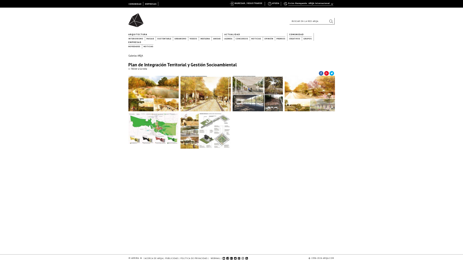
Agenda (228, 39)
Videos (193, 39)
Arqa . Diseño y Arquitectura (137, 18)
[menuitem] (309, 5)
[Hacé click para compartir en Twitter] (332, 73)
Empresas (134, 42)
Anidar (217, 39)
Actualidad (232, 34)
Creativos (294, 39)
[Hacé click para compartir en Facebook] (321, 73)
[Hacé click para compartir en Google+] (326, 73)
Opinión (268, 39)
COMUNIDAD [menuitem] (135, 4)
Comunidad (296, 34)
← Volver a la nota (137, 68)
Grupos (307, 39)
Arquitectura (137, 34)
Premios (281, 39)
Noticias (256, 39)
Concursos (242, 39)
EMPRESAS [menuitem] (151, 4)
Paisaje (150, 39)
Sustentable (164, 39)
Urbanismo (180, 39)
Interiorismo (135, 39)
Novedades (134, 46)
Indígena (205, 39)
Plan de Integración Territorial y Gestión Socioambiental (182, 65)
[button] (331, 21)
